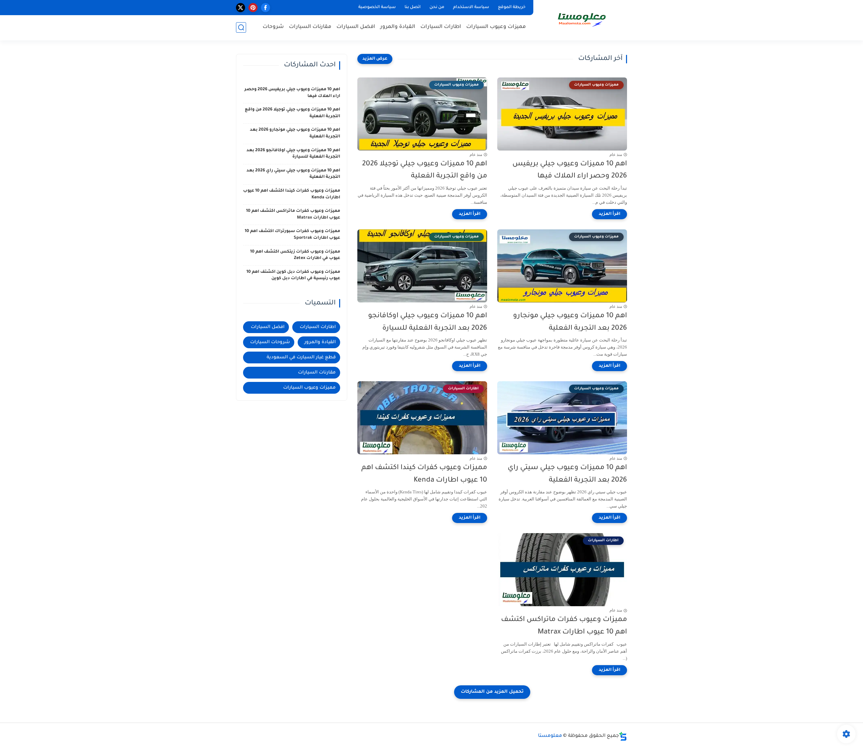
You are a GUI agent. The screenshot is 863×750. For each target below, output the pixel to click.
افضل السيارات (355, 27)
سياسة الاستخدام (471, 7)
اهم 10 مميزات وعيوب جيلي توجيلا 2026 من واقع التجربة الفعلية (424, 170)
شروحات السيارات (270, 342)
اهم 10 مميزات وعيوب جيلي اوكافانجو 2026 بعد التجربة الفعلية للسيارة (427, 322)
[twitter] (240, 7)
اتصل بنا (413, 7)
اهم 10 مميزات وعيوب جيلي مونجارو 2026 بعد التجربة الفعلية (570, 322)
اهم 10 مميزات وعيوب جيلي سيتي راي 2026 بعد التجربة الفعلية (567, 474)
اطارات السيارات (440, 27)
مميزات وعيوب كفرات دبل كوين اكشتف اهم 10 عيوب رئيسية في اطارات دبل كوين (293, 275)
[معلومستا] (581, 19)
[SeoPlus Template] (623, 736)
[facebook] (265, 7)
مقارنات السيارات (310, 27)
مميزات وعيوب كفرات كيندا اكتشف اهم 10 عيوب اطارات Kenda (424, 474)
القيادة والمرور (397, 27)
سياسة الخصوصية (377, 7)
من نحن (436, 7)
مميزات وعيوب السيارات (496, 27)
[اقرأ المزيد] (609, 214)
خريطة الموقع (512, 7)
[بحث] (241, 27)
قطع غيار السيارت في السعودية (301, 357)
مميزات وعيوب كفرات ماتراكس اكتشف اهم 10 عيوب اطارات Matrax (564, 626)
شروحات (273, 27)
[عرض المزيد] (374, 59)
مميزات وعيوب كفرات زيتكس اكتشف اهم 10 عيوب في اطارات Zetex (295, 255)
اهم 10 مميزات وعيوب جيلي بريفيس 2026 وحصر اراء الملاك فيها (569, 170)
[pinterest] (253, 7)
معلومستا (550, 736)
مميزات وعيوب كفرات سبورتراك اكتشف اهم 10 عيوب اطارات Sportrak (292, 234)
